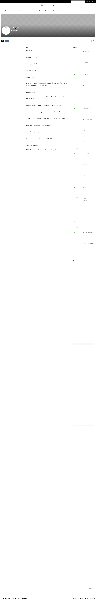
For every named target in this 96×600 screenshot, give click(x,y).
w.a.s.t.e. (87, 51)
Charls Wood (86, 153)
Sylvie (84, 85)
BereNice (85, 97)
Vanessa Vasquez (87, 232)
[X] (2, 41)
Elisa (84, 210)
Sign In (92, 1)
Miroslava (85, 74)
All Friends (92, 254)
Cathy (84, 187)
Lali (84, 176)
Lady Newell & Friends (87, 199)
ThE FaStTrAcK (87, 119)
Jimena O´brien (87, 108)
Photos (75, 261)
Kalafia (85, 221)
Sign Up (88, 1)
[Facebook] (7, 41)
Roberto (85, 164)
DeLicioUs (86, 63)
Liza (84, 130)
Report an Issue (78, 598)
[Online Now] (77, 54)
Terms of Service (90, 598)
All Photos (92, 588)
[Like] (93, 41)
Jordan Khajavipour (88, 243)
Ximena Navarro (87, 142)
